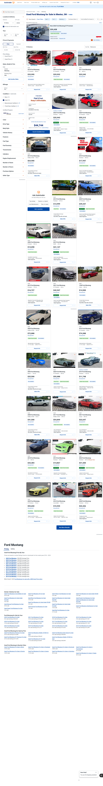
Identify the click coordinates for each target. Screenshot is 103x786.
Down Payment (32, 113)
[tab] (6, 548)
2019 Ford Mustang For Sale (35, 626)
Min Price (5, 47)
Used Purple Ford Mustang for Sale (85, 598)
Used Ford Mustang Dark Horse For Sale (62, 633)
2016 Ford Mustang (11, 573)
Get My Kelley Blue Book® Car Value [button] (38, 121)
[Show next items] (99, 19)
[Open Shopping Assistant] (101, 775)
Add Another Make (13, 79)
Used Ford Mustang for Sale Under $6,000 (87, 593)
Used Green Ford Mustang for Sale (13, 608)
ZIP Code (17, 19)
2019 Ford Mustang (11, 567)
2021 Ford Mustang (11, 563)
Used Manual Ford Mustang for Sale (13, 604)
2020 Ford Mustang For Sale (35, 621)
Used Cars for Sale (30, 11)
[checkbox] (7, 56)
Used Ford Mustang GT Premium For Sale (15, 637)
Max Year (17, 34)
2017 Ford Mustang (11, 571)
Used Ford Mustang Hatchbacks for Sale (87, 606)
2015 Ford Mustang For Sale (83, 617)
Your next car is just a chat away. (51, 6)
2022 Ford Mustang (11, 562)
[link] (31, 79)
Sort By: (87, 47)
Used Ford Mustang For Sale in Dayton (14, 651)
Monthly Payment (32, 104)
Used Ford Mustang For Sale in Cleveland (39, 647)
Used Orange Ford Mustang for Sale (37, 606)
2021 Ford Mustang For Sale (35, 617)
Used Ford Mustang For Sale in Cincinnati (63, 647)
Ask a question (39, 209)
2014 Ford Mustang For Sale (83, 621)
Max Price (16, 47)
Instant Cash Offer (54, 2)
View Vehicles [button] (96, 40)
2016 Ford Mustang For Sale (59, 626)
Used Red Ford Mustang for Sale (60, 610)
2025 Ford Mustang (11, 558)
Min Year (6, 34)
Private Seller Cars (35, 2)
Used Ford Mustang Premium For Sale (14, 633)
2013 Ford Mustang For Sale (83, 626)
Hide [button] (100, 22)
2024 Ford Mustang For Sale (11, 621)
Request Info (37, 89)
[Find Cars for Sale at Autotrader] (9, 2)
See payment (31, 76)
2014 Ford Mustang (11, 576)
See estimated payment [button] (55, 31)
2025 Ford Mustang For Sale (11, 617)
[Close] (96, 772)
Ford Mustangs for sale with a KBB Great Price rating (28, 579)
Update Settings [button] (45, 127)
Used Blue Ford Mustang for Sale (37, 598)
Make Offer (37, 175)
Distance (5, 19)
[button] (91, 2)
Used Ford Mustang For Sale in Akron (14, 647)
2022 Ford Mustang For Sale (11, 626)
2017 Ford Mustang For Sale (59, 621)
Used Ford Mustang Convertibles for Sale (15, 593)
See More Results (64, 527)
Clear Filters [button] (40, 19)
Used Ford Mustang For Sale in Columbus (63, 651)
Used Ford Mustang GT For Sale (36, 639)
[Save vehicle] (47, 26)
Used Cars (19, 2)
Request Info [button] (62, 38)
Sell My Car (44, 2)
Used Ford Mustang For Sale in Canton (38, 651)
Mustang (44, 11)
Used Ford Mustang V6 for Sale (36, 593)
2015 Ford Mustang (11, 574)
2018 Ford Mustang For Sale (59, 617)
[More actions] (48, 89)
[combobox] (13, 12)
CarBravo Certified (57, 110)
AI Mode (76, 2)
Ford (38, 11)
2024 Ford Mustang (11, 560)
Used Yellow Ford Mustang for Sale (61, 593)
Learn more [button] (21, 113)
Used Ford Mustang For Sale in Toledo (86, 653)
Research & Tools (65, 2)
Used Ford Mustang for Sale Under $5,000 (39, 602)
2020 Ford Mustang (11, 565)
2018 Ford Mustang (11, 569)
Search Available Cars (39, 132)
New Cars (26, 2)
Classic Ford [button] (53, 36)
